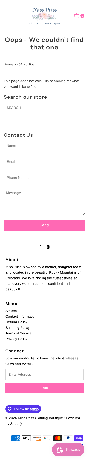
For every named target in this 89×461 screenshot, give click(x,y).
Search (11, 311)
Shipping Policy (17, 328)
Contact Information (21, 316)
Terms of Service (18, 333)
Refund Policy (16, 322)
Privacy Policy (16, 339)
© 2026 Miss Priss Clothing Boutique (34, 418)
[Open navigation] (7, 15)
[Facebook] (40, 247)
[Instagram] (48, 247)
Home (9, 64)
